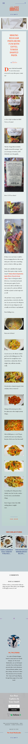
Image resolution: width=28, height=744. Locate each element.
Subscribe (14, 709)
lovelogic (19, 724)
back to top (14, 729)
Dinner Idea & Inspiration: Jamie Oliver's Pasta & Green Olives (13, 276)
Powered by (8, 714)
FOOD (11, 519)
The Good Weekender (11, 723)
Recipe (16, 519)
